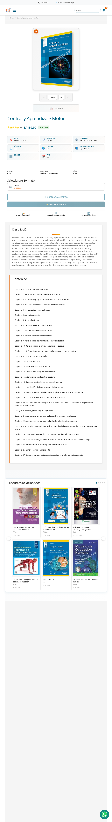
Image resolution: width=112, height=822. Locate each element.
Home (11, 18)
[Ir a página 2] (98, 482)
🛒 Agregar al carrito (56, 197)
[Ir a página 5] (104, 482)
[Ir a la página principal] (8, 10)
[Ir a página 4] (102, 482)
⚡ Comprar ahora (56, 204)
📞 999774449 (43, 2)
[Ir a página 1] (96, 483)
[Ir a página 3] (100, 482)
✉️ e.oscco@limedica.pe (65, 2)
